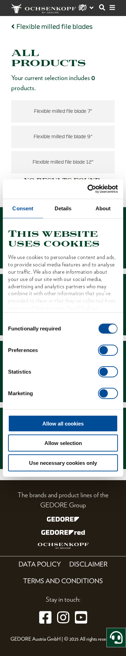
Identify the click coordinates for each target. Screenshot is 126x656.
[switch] (108, 350)
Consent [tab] (22, 208)
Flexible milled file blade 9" (63, 136)
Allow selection (63, 443)
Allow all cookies (63, 423)
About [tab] (103, 208)
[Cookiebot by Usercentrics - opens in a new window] (89, 189)
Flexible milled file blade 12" (63, 162)
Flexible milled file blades (54, 26)
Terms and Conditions (63, 581)
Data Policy (40, 564)
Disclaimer (88, 564)
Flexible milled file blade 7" (63, 111)
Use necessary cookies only (63, 463)
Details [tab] (63, 208)
